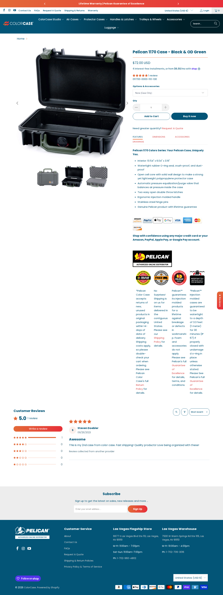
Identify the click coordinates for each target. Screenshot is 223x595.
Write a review (38, 429)
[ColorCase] (18, 23)
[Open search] (176, 412)
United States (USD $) (177, 10)
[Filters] (184, 412)
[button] (51, 20)
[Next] (178, 3)
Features (138, 136)
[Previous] (44, 3)
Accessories (182, 136)
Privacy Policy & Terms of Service (83, 566)
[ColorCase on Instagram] (9, 10)
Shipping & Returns (74, 10)
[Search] (216, 23)
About (67, 536)
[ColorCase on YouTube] (14, 10)
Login (206, 10)
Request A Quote (52, 10)
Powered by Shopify (48, 587)
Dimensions (158, 136)
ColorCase (30, 587)
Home (20, 39)
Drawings (138, 141)
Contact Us (24, 10)
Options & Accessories (146, 86)
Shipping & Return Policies (78, 560)
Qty (135, 100)
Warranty (93, 10)
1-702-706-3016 (175, 552)
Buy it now (189, 116)
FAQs (37, 10)
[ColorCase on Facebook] (3, 10)
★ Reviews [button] (220, 300)
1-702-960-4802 (126, 558)
